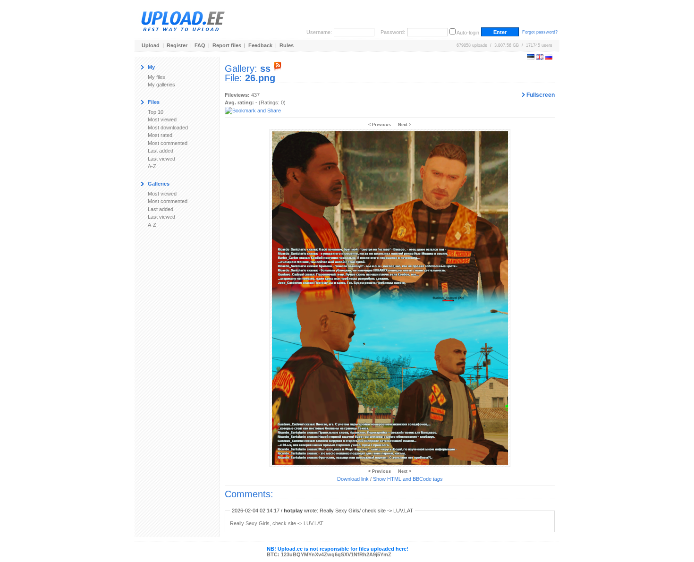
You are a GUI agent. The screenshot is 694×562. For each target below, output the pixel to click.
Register (177, 45)
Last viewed (161, 159)
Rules (286, 45)
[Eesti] (530, 57)
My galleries (161, 84)
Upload (151, 45)
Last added (160, 150)
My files (156, 77)
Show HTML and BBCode (408, 479)
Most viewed (162, 119)
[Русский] (548, 57)
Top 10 (155, 112)
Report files (226, 45)
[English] (539, 57)
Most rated (160, 135)
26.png (260, 78)
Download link (353, 479)
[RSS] (277, 68)
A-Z (152, 166)
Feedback (260, 45)
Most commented (167, 143)
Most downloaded (168, 127)
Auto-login (468, 32)
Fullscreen (540, 95)
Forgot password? (540, 32)
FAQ (200, 45)
